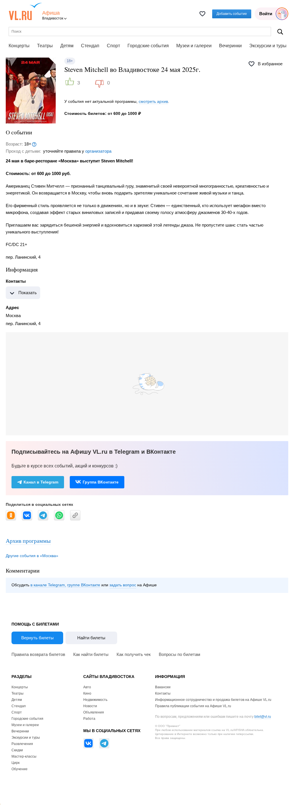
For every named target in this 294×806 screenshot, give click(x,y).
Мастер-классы (23, 756)
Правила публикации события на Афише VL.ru (193, 706)
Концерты (19, 45)
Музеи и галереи (194, 45)
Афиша (51, 13)
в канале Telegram (47, 585)
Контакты (163, 693)
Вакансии (163, 687)
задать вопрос (122, 585)
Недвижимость (95, 700)
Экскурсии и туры (268, 45)
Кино (87, 693)
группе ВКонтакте (83, 585)
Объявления (93, 712)
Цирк (15, 763)
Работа (89, 719)
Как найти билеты (91, 654)
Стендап (90, 45)
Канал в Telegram (41, 482)
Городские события (148, 45)
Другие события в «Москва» (32, 555)
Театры (45, 45)
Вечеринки (230, 45)
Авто (87, 687)
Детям (67, 45)
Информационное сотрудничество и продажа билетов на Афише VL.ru (213, 700)
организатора (98, 151)
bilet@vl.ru (262, 717)
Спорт (113, 45)
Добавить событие (231, 14)
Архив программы (28, 540)
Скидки (17, 750)
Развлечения (22, 744)
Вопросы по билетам (179, 654)
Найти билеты (91, 637)
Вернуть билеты (37, 637)
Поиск (280, 31)
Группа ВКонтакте (101, 482)
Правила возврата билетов (38, 654)
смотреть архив (153, 101)
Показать (27, 292)
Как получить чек (134, 654)
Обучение (19, 769)
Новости (90, 706)
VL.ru (25, 11)
